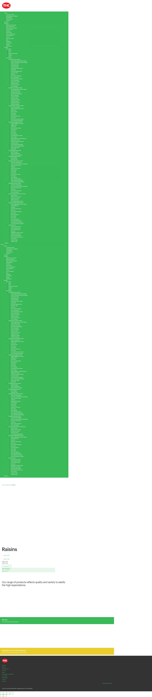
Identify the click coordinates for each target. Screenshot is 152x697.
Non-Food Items (10, 38)
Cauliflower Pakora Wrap (17, 68)
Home (3, 484)
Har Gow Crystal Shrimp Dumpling (19, 62)
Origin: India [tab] (5, 561)
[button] (33, 244)
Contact (6, 243)
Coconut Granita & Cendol (17, 223)
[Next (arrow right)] (4, 696)
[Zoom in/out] (11, 693)
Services (6, 22)
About (5, 246)
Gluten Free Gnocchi (16, 165)
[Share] (4, 693)
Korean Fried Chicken (16, 187)
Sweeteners (9, 46)
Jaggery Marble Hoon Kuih (17, 108)
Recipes (4, 667)
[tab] (28, 555)
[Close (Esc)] (1, 693)
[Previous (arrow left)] (1, 696)
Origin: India (6, 555)
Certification (5, 677)
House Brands (5, 668)
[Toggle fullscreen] (8, 693)
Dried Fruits (8, 484)
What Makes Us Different (8, 674)
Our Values (4, 675)
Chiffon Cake (14, 241)
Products (4, 665)
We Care (8, 20)
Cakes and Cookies (13, 53)
